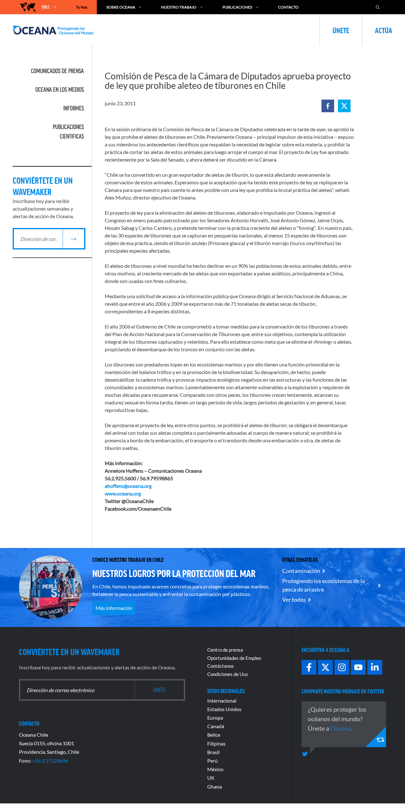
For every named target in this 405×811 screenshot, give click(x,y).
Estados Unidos (224, 709)
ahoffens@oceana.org (128, 486)
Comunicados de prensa (57, 71)
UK (211, 778)
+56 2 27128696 (50, 761)
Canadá (215, 726)
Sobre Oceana (120, 7)
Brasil (213, 752)
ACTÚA (383, 30)
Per (211, 761)
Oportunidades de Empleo (234, 658)
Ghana (214, 786)
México (215, 769)
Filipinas (216, 743)
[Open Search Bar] (377, 7)
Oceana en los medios (59, 89)
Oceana (340, 728)
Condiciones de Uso (227, 674)
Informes (73, 108)
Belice (213, 735)
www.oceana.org (123, 493)
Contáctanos (220, 666)
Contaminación (301, 570)
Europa (215, 718)
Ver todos (294, 599)
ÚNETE (341, 30)
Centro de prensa (225, 650)
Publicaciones (237, 7)
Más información (114, 608)
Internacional (221, 700)
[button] (327, 106)
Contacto (288, 7)
